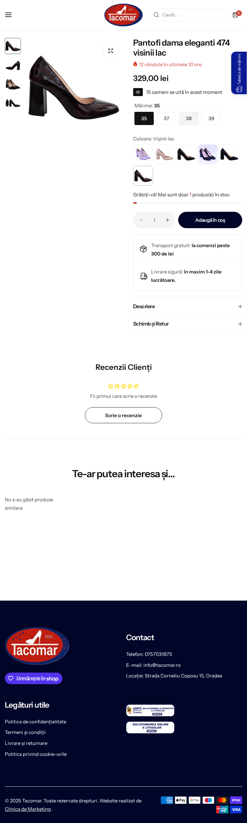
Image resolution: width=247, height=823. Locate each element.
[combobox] (186, 14)
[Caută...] (156, 14)
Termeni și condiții (25, 732)
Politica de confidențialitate (35, 722)
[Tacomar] (123, 15)
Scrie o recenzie (123, 415)
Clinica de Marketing (28, 809)
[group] (74, 87)
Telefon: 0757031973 (149, 654)
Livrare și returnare (26, 743)
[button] (239, 72)
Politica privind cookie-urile (36, 754)
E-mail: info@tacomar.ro (153, 665)
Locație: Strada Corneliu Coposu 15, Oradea (174, 676)
